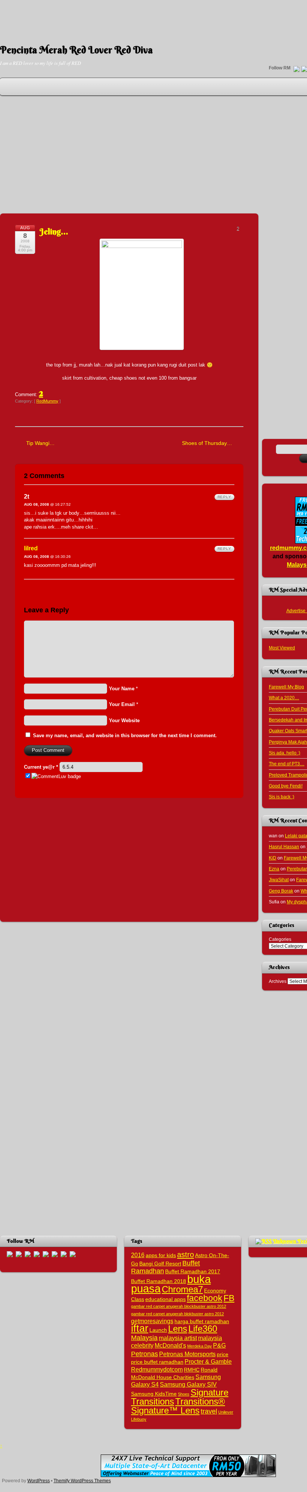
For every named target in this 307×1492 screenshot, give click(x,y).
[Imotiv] (64, 1254)
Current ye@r (41, 767)
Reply (224, 497)
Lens (177, 1329)
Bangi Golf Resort (160, 1264)
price (222, 1354)
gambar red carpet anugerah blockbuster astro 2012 (178, 1306)
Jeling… (54, 231)
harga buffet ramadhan (201, 1321)
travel (209, 1411)
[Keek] (55, 1254)
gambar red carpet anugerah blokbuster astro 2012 (177, 1314)
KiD (272, 857)
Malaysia (144, 1338)
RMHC (192, 1370)
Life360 (202, 1329)
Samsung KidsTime (154, 1394)
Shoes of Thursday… (207, 443)
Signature (209, 1392)
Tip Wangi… (40, 443)
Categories (280, 939)
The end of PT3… (286, 763)
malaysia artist (178, 1337)
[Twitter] (297, 69)
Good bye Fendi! (286, 785)
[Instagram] (46, 1254)
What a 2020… (284, 697)
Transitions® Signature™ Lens (178, 1405)
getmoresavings (152, 1321)
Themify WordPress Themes (82, 1480)
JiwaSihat (279, 879)
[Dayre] (73, 1254)
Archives (277, 981)
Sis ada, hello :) (284, 752)
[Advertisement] (153, 17)
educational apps (165, 1299)
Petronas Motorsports (187, 1354)
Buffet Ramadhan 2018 (158, 1281)
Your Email (122, 704)
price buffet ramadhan (157, 1362)
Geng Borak (281, 890)
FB (229, 1298)
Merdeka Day (199, 1346)
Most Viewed (282, 647)
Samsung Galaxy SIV (188, 1384)
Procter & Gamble (208, 1361)
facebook (204, 1298)
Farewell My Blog (286, 686)
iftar (139, 1328)
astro (185, 1254)
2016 (138, 1255)
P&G (219, 1345)
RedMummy (47, 401)
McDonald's (170, 1345)
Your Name (121, 688)
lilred (31, 548)
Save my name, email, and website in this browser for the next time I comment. (125, 735)
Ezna (274, 868)
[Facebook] (19, 1254)
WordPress (38, 1480)
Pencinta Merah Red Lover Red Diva (76, 50)
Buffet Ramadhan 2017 (192, 1271)
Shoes (183, 1394)
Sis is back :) (281, 796)
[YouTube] (37, 1254)
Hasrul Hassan (284, 846)
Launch (158, 1330)
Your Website (124, 720)
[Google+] (28, 1254)
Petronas (144, 1354)
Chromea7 (182, 1289)
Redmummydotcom (157, 1369)
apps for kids (161, 1255)
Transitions (152, 1401)
